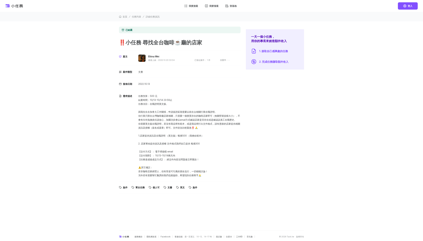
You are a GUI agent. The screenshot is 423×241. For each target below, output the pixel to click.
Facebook (166, 237)
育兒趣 (250, 237)
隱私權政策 (151, 237)
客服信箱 (179, 237)
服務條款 (138, 237)
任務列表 (136, 16)
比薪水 (229, 237)
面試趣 (219, 237)
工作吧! (239, 237)
